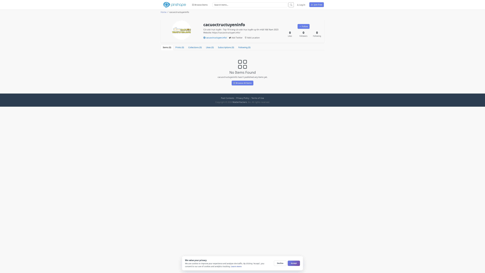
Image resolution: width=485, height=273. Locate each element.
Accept (294, 263)
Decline (280, 263)
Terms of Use (257, 98)
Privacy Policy (242, 98)
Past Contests (227, 98)
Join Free (317, 4)
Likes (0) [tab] (210, 47)
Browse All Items (243, 83)
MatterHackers (240, 102)
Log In (302, 4)
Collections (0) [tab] (195, 47)
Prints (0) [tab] (179, 47)
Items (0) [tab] (167, 47)
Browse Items (201, 4)
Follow (304, 26)
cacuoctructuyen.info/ (216, 37)
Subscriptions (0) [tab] (226, 47)
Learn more (236, 266)
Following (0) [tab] (244, 47)
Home (163, 12)
